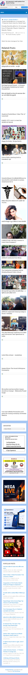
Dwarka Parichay (9, 669)
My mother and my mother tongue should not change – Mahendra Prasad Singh (14, 391)
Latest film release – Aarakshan (12, 355)
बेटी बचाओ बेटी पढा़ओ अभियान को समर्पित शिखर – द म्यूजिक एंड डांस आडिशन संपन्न (13, 292)
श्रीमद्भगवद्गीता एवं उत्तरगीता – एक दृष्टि (11, 66)
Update (18, 34)
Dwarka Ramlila (13, 19)
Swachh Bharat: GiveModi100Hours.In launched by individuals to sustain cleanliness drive (14, 180)
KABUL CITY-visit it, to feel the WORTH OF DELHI (12, 121)
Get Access (24, 7)
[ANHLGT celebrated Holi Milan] (14, 250)
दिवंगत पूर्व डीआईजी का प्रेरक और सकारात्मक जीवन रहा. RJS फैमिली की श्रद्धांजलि (13, 94)
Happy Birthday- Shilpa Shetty (11, 141)
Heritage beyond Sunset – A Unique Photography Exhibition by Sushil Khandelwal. (13, 87)
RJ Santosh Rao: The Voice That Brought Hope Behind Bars (11, 624)
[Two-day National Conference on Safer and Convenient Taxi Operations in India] (14, 323)
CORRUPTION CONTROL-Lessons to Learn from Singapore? (13, 241)
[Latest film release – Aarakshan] (14, 346)
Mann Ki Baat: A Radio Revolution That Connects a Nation (13, 575)
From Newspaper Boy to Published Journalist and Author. (12, 610)
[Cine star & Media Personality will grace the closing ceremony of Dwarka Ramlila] (14, 403)
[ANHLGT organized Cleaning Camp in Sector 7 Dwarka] (14, 303)
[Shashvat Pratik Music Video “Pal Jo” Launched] (14, 105)
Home (5, 19)
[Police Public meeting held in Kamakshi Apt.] (14, 150)
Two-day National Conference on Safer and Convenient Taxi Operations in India (14, 334)
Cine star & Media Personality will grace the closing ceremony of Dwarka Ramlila (14, 413)
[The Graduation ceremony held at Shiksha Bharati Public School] (14, 265)
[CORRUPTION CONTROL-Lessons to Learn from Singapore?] (14, 231)
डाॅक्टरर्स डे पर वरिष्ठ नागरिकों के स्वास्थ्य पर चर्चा (13, 617)
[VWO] (6, 7)
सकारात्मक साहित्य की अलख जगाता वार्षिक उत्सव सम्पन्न (13, 567)
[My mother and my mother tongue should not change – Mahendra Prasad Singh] (14, 380)
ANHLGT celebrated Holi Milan (12, 258)
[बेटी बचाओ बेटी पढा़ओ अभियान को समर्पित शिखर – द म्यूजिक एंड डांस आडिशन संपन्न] (14, 282)
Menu (2, 12)
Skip (16, 7)
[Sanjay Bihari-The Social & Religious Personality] (14, 362)
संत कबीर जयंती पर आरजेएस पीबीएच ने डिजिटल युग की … (14, 593)
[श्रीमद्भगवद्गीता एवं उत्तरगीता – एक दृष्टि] (14, 57)
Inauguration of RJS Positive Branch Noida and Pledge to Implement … (12, 583)
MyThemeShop (16, 671)
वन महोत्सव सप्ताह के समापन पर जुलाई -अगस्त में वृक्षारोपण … (13, 642)
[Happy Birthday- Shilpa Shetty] (14, 132)
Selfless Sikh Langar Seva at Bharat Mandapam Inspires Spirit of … (12, 634)
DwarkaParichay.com (8, 32)
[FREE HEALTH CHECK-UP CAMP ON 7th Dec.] (14, 192)
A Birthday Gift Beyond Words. (11, 658)
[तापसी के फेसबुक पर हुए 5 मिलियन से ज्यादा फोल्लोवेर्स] (14, 212)
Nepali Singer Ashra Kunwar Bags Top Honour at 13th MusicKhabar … (13, 601)
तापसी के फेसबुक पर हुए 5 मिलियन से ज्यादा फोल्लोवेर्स (14, 221)
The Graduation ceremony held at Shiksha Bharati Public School (12, 271)
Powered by (2, 7)
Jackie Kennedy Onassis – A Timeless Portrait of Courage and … (13, 650)
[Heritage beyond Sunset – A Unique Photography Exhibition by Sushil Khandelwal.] (14, 76)
